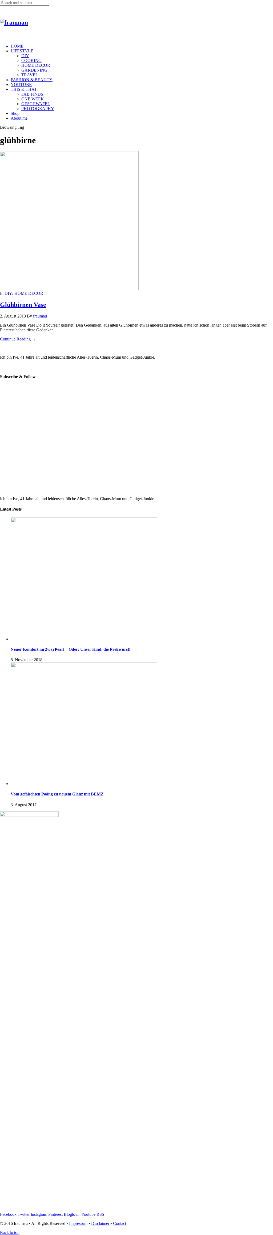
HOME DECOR (35, 65)
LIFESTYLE (22, 51)
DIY (25, 55)
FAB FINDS (32, 94)
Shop (15, 113)
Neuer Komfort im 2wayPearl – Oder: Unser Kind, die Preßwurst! (70, 649)
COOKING (31, 60)
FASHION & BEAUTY (32, 79)
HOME (17, 46)
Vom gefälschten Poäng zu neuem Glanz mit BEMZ (57, 794)
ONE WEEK (32, 99)
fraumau (40, 316)
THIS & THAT (24, 89)
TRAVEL (29, 75)
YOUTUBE (21, 84)
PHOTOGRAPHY (37, 108)
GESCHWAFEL (35, 103)
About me (19, 118)
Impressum (78, 1223)
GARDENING (34, 70)
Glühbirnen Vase (23, 304)
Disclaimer (100, 1223)
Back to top (9, 1232)
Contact (119, 1223)
